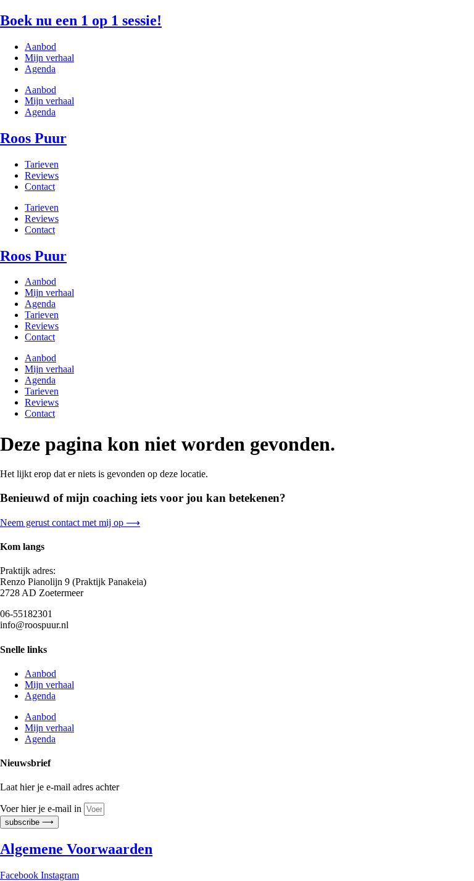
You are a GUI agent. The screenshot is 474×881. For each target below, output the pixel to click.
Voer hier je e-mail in (42, 808)
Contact (40, 186)
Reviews (42, 175)
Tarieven (42, 164)
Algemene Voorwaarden (76, 849)
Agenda (40, 69)
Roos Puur (33, 138)
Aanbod (40, 46)
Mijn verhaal (49, 57)
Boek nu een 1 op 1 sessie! (81, 20)
